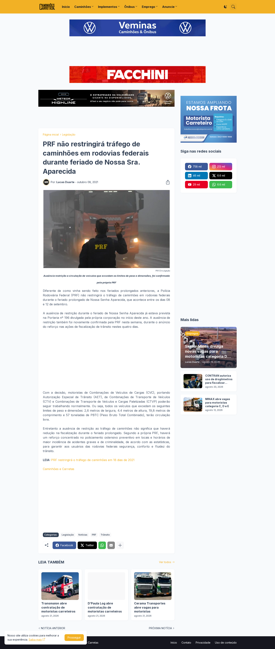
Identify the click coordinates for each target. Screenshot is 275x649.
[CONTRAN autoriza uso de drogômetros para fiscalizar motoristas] (193, 381)
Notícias (82, 534)
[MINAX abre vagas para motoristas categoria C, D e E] (193, 404)
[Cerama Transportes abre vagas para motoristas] (153, 586)
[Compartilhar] (166, 182)
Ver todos (165, 562)
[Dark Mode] (225, 6)
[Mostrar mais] (120, 545)
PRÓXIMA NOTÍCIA (160, 628)
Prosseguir (74, 637)
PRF (94, 534)
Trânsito (105, 534)
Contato (186, 642)
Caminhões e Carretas (58, 469)
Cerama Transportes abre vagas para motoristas (149, 607)
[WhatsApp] (102, 545)
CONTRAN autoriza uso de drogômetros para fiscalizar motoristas (219, 379)
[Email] (111, 545)
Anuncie (168, 7)
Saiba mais (35, 639)
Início (66, 7)
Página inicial (51, 134)
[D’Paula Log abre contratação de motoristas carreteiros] (106, 586)
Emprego (148, 7)
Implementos (107, 7)
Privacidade (203, 642)
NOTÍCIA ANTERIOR (53, 628)
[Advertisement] (137, 51)
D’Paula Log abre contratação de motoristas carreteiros (105, 607)
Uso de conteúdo (226, 642)
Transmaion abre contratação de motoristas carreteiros (58, 607)
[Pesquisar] (233, 6)
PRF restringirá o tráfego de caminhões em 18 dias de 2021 (93, 460)
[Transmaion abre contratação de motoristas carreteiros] (60, 586)
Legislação (68, 134)
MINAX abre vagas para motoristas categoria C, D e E (217, 402)
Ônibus (129, 7)
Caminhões (82, 7)
